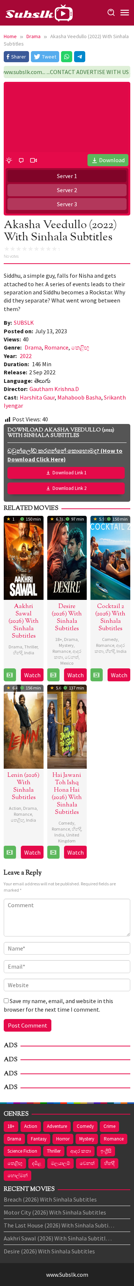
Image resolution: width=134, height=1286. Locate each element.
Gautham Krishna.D (54, 389)
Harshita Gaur (37, 397)
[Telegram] (79, 56)
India (29, 652)
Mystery (66, 645)
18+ (58, 639)
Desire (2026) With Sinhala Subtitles (67, 617)
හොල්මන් (17, 1175)
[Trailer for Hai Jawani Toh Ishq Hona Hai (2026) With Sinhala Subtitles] (53, 852)
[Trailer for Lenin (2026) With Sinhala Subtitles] (9, 852)
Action (15, 808)
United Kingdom (68, 838)
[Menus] (124, 13)
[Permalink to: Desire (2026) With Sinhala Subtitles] (67, 557)
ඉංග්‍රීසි (105, 1151)
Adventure (57, 1126)
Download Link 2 (69, 488)
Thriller (31, 646)
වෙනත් (72, 657)
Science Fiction (22, 1151)
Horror (63, 1139)
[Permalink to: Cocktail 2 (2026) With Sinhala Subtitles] (110, 557)
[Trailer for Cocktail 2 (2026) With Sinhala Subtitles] (96, 675)
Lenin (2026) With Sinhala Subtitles (23, 786)
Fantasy (39, 1139)
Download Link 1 (69, 473)
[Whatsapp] (66, 56)
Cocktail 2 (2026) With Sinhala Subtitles (110, 617)
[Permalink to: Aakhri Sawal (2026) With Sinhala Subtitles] (23, 557)
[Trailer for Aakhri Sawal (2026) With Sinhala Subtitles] (9, 675)
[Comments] (21, 160)
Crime (109, 1126)
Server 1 (67, 176)
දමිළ (36, 1163)
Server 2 (67, 190)
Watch (32, 675)
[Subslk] (39, 12)
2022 (26, 356)
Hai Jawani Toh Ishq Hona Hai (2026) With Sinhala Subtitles (67, 794)
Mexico (66, 663)
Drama (33, 347)
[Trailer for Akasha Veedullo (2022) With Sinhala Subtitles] (33, 160)
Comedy (110, 639)
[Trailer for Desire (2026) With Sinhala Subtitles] (53, 675)
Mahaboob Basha (79, 397)
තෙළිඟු (80, 347)
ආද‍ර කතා (80, 1151)
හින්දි (17, 652)
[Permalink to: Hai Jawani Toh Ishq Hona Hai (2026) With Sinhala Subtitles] (67, 725)
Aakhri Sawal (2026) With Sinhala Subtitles (24, 621)
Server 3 (67, 204)
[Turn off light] (9, 160)
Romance (56, 347)
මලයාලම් (60, 1163)
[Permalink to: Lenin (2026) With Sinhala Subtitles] (23, 725)
